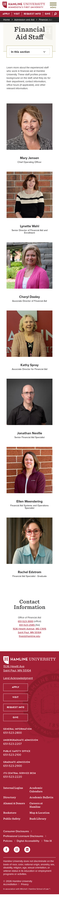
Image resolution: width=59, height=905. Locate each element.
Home (6, 20)
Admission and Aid (24, 20)
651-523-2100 (12, 755)
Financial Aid (45, 20)
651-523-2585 (27, 625)
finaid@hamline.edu (29, 636)
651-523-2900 (12, 766)
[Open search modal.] (55, 14)
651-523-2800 (12, 733)
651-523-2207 (12, 744)
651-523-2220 (12, 777)
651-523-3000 (25, 621)
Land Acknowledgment (18, 678)
